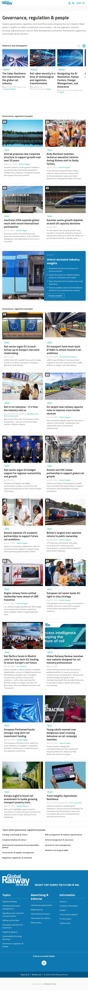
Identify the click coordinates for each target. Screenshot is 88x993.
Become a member (55, 296)
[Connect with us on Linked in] (44, 963)
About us (63, 901)
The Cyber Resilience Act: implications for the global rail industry (14, 78)
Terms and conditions (68, 914)
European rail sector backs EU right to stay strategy (63, 594)
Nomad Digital (10, 89)
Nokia (49, 89)
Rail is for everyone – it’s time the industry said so (21, 408)
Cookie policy (65, 923)
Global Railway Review (68, 357)
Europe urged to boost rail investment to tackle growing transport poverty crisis (20, 799)
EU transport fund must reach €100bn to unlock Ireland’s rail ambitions (64, 349)
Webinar (6, 70)
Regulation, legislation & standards (17, 857)
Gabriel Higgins (24, 164)
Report (50, 792)
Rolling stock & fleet (10, 920)
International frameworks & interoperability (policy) (20, 846)
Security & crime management (58, 845)
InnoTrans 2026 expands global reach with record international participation (21, 223)
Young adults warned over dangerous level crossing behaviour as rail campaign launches (62, 734)
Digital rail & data (9, 901)
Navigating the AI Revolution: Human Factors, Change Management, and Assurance (68, 80)
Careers (62, 910)
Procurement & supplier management (18, 852)
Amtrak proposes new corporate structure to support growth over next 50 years (22, 157)
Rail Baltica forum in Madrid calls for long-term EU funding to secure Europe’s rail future (21, 659)
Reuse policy (36, 922)
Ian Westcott (21, 666)
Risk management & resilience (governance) (63, 834)
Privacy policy (65, 919)
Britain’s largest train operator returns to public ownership (64, 534)
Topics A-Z (24, 975)
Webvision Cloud (50, 984)
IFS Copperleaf (76, 803)
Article (7, 403)
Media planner (37, 909)
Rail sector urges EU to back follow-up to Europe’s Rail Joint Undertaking (21, 349)
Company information (68, 906)
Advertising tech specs (40, 914)
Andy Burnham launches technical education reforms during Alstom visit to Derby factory (62, 159)
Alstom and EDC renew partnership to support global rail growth (65, 473)
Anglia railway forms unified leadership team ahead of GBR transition (21, 596)
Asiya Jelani (14, 416)
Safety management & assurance (59, 839)
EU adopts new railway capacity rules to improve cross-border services (65, 410)
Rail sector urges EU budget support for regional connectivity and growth (22, 473)
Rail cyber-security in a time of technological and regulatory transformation (42, 78)
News (7, 150)
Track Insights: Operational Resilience (62, 797)
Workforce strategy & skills (56, 850)
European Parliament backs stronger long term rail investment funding (19, 732)
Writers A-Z (36, 975)
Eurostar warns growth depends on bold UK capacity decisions (65, 221)
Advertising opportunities (41, 905)
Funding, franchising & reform (15, 834)
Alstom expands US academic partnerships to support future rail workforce (21, 536)
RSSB (62, 92)
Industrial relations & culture (14, 839)
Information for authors (40, 918)
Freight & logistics (9, 932)
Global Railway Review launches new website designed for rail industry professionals (65, 659)
